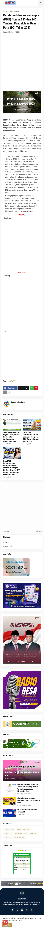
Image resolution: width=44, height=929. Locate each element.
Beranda (6, 11)
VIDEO (8, 837)
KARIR (8, 833)
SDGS (33, 833)
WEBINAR (19, 837)
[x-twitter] (17, 910)
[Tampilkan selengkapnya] (9, 392)
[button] (2, 3)
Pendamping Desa (18, 402)
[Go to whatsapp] (5, 922)
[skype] (31, 910)
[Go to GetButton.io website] (5, 926)
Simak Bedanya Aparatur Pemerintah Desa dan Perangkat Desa (28, 800)
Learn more (18, 920)
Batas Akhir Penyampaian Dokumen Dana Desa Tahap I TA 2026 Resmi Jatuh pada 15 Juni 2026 (31, 436)
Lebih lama (38, 531)
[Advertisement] (22, 61)
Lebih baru (5, 531)
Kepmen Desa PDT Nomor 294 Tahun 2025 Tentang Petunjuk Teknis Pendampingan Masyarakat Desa (27, 787)
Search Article (7, 546)
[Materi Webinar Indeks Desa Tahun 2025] (9, 813)
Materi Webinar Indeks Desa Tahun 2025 (27, 811)
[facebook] (12, 910)
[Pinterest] (36, 388)
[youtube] (22, 910)
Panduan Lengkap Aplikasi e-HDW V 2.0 (22, 774)
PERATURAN (14, 11)
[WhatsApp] (32, 388)
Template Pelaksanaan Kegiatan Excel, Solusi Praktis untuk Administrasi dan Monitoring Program (11, 436)
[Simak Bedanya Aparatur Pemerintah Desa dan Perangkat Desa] (9, 801)
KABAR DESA (23, 829)
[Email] (5, 392)
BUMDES (9, 829)
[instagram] (27, 910)
